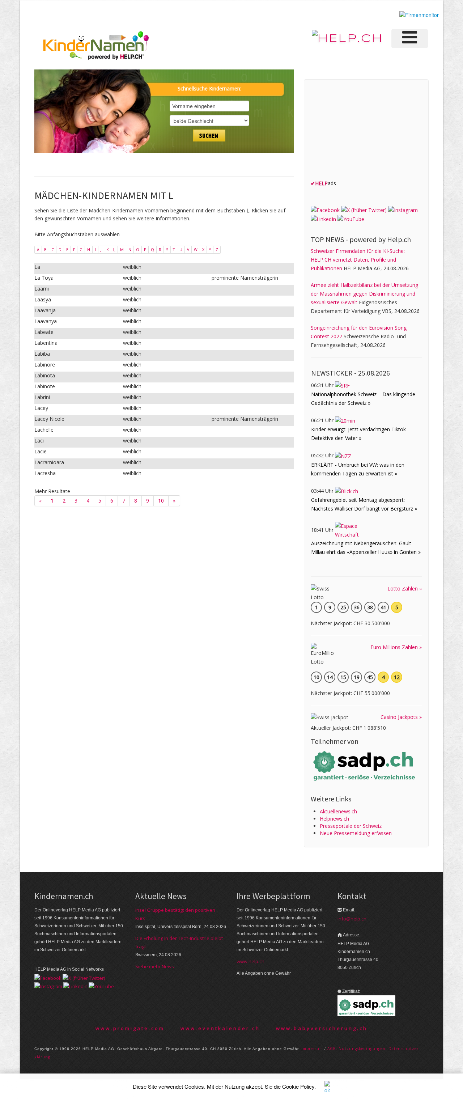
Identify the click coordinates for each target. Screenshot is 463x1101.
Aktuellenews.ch (338, 811)
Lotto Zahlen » (404, 588)
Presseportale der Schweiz (351, 825)
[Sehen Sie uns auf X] (364, 209)
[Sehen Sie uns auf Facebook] (325, 209)
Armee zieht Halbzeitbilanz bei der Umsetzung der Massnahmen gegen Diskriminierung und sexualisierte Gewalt (364, 293)
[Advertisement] (365, 131)
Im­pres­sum (312, 1048)
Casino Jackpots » (401, 716)
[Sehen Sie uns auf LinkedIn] (323, 218)
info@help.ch (351, 918)
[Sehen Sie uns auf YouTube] (350, 218)
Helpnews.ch (334, 818)
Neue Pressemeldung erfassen (356, 833)
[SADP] (365, 765)
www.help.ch (250, 961)
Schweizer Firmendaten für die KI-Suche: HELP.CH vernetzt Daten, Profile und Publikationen (358, 259)
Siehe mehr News (154, 966)
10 (161, 500)
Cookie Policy (298, 1086)
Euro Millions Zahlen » (396, 647)
